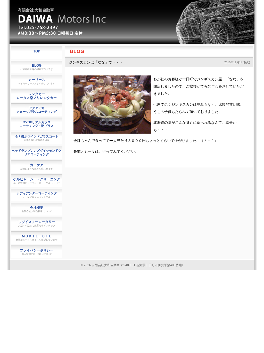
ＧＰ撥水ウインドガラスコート (36, 138)
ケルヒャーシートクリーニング (36, 180)
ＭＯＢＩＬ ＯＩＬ (36, 237)
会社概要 (37, 209)
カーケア (36, 166)
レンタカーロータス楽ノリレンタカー (36, 96)
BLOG (77, 51)
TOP (36, 51)
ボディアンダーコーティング (36, 194)
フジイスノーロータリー (36, 223)
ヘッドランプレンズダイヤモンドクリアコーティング (36, 152)
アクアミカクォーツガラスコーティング (36, 109)
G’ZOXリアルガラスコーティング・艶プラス (37, 124)
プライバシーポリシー (36, 251)
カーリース (36, 81)
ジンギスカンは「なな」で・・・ (96, 62)
